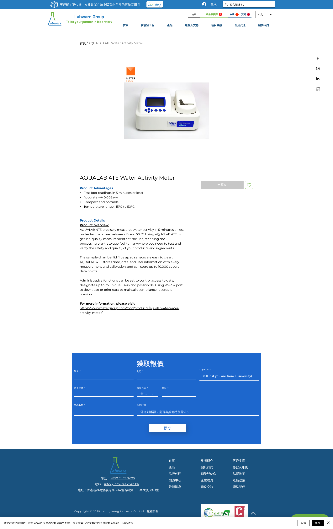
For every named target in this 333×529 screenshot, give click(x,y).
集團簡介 (207, 460)
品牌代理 (175, 474)
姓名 (76, 371)
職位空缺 (207, 487)
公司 (139, 371)
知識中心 (175, 480)
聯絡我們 (239, 487)
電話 (164, 388)
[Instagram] (318, 68)
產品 (172, 467)
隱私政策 (128, 523)
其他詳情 (141, 405)
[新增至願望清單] (249, 185)
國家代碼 (141, 388)
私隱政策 (239, 474)
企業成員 (207, 480)
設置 (303, 523)
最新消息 (175, 487)
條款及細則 (240, 467)
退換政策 (239, 480)
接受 (317, 523)
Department (205, 369)
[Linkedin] (318, 79)
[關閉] (328, 523)
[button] (192, 25)
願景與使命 (208, 474)
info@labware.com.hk (121, 484)
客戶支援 (239, 460)
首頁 (83, 43)
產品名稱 (78, 405)
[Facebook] (318, 58)
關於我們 (207, 467)
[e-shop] (318, 89)
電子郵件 (78, 388)
